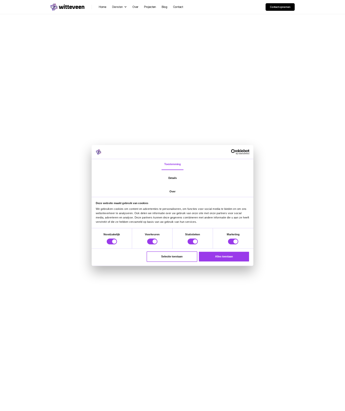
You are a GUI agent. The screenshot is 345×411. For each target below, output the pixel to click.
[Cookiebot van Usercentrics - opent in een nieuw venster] (233, 152)
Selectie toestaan (172, 256)
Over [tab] (172, 191)
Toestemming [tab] (172, 164)
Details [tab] (172, 177)
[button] (119, 7)
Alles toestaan (224, 256)
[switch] (152, 241)
